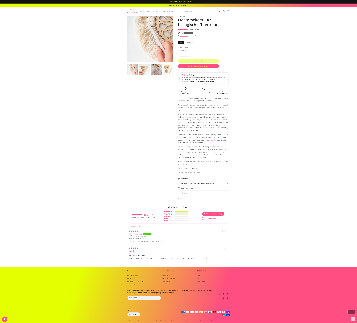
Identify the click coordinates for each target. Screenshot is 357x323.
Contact (199, 275)
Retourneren (166, 282)
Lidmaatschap (132, 285)
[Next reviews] (228, 78)
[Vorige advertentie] (128, 5)
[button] (156, 11)
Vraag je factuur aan (169, 278)
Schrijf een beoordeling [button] (213, 214)
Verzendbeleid (190, 321)
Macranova (135, 321)
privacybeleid (168, 321)
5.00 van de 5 (148, 215)
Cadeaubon (131, 278)
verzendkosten (184, 35)
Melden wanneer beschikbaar (198, 66)
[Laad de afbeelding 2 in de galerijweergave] (144, 69)
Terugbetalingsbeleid (156, 321)
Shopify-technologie (143, 321)
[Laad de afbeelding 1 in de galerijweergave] (132, 69)
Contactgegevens (215, 321)
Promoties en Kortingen (135, 282)
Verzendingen (166, 275)
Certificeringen (201, 282)
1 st (182, 43)
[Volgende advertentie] (229, 5)
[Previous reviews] (179, 78)
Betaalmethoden (132, 275)
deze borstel (210, 140)
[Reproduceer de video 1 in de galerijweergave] (156, 69)
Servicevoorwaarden (179, 321)
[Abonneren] (159, 298)
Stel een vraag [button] (213, 218)
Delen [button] (182, 199)
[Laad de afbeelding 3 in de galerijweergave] (168, 69)
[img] (134, 231)
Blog (198, 278)
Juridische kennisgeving (202, 321)
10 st (190, 43)
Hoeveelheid (182, 50)
